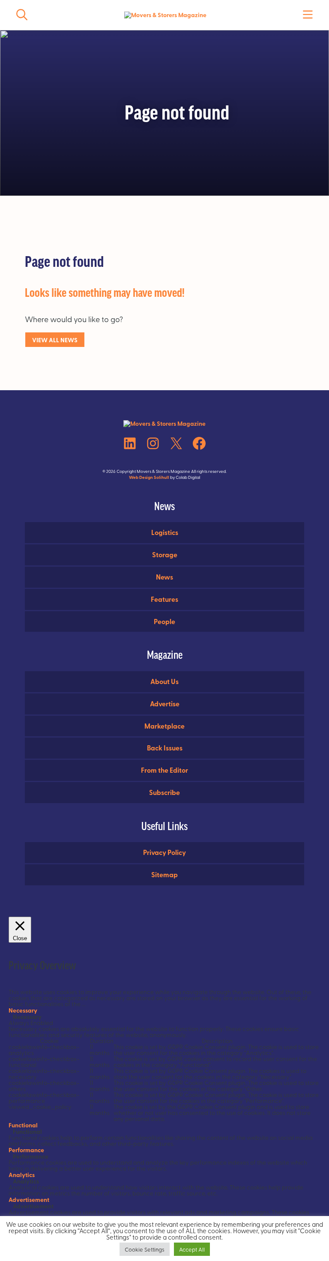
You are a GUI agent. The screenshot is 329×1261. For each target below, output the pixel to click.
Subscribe (164, 792)
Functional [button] (23, 1125)
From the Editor (164, 770)
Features (164, 599)
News (164, 577)
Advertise (164, 703)
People (164, 621)
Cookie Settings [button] (144, 1249)
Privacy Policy (164, 852)
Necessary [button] (23, 1010)
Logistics (164, 532)
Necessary (27, 1016)
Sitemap (164, 874)
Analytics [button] (22, 1174)
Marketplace (164, 726)
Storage (164, 554)
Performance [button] (26, 1149)
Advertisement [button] (29, 1199)
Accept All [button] (192, 1249)
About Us (164, 681)
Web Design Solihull (149, 477)
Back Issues (164, 748)
